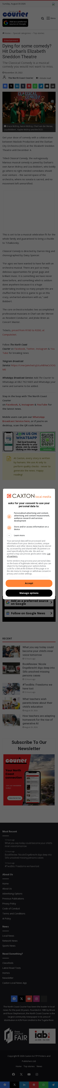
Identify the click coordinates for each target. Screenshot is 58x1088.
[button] (29, 535)
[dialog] (29, 544)
